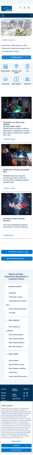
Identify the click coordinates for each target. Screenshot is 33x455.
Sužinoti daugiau (16, 57)
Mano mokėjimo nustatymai (17, 368)
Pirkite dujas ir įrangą (15, 297)
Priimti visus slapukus (16, 450)
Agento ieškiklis (16, 398)
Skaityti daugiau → (9, 235)
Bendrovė (3, 393)
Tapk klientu (12, 293)
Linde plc (3, 395)
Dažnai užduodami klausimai (18, 309)
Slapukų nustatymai (16, 441)
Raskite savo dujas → (10, 188)
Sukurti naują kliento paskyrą (18, 376)
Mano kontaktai (14, 360)
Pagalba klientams (14, 395)
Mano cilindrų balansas (16, 335)
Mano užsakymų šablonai (16, 342)
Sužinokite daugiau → (10, 139)
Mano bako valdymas (15, 346)
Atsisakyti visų (16, 445)
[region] (16, 427)
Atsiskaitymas (13, 372)
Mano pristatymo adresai (16, 364)
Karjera (3, 398)
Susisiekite (12, 313)
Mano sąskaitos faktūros (16, 338)
